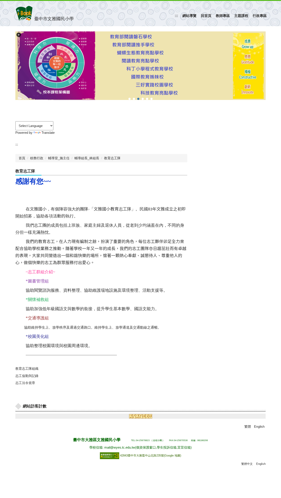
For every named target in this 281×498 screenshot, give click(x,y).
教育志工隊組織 (26, 368)
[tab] (129, 99)
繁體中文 (247, 463)
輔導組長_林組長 (86, 158)
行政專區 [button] (260, 16)
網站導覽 (189, 16)
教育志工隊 (112, 158)
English (261, 463)
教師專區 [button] (223, 16)
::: (176, 16)
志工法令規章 (25, 383)
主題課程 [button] (241, 16)
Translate (48, 132)
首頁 (22, 158)
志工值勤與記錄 (26, 376)
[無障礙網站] (110, 455)
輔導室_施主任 (59, 158)
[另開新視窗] (140, 65)
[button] (18, 35)
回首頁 (206, 16)
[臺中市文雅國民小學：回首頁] (24, 13)
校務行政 (36, 158)
